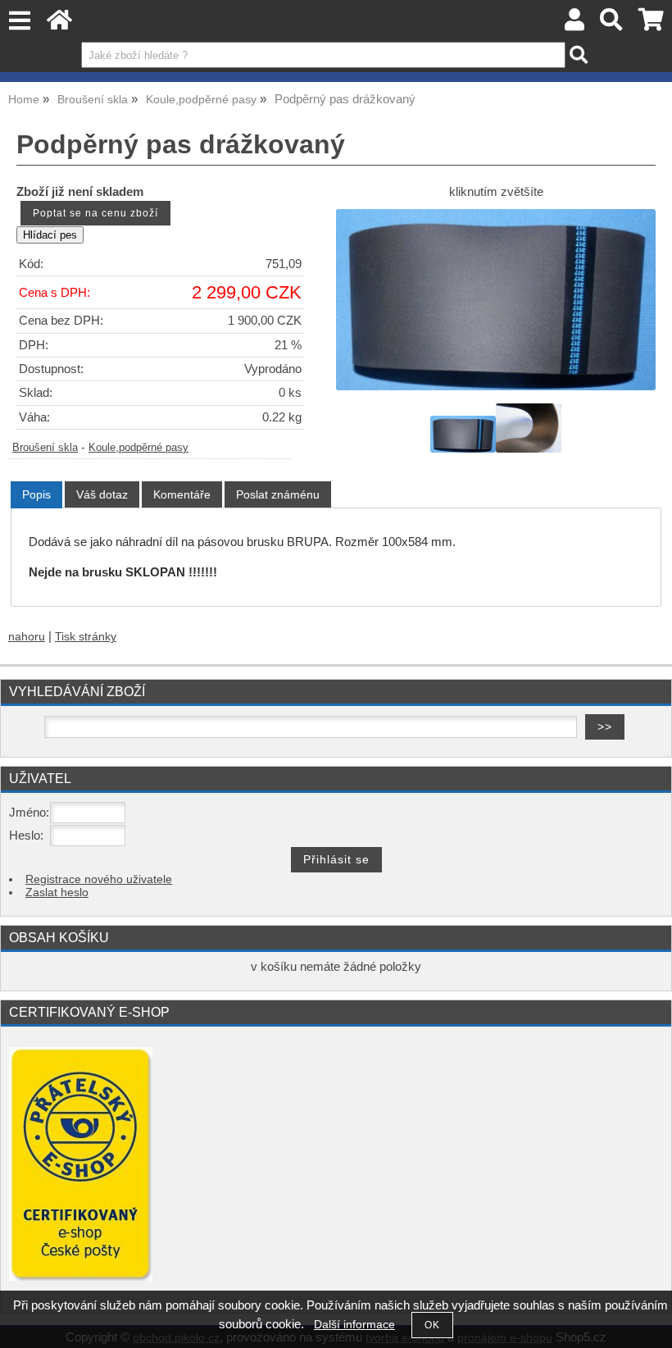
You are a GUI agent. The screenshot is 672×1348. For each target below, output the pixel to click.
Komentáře (182, 494)
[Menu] (19, 21)
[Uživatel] (574, 24)
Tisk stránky (85, 637)
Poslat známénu (278, 494)
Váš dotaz (102, 494)
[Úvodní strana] (59, 24)
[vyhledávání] (612, 24)
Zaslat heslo (57, 892)
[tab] (36, 494)
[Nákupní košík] (651, 24)
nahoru (26, 637)
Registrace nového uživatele (98, 879)
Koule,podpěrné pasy (138, 447)
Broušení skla (45, 447)
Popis (36, 494)
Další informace (354, 1324)
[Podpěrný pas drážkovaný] (496, 299)
